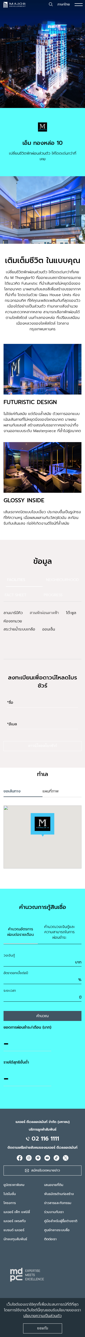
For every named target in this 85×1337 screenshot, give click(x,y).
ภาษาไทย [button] (63, 4)
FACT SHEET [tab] (15, 595)
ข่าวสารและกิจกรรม (57, 1202)
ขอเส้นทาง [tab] (12, 791)
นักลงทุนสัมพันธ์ (15, 1239)
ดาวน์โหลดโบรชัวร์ (42, 746)
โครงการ (10, 1202)
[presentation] (82, 210)
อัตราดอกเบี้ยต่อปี (16, 973)
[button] (42, 825)
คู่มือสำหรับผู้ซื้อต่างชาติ (60, 1221)
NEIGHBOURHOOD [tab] (62, 580)
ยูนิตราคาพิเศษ (14, 1184)
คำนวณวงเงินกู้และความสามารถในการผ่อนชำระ (59, 932)
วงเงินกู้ (9, 955)
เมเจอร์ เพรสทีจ (15, 1221)
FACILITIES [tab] (16, 580)
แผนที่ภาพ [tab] (50, 791)
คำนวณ (42, 1016)
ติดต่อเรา (50, 1239)
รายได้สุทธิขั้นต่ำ (16, 1062)
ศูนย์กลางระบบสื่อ (57, 1230)
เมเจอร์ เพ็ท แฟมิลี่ (17, 1212)
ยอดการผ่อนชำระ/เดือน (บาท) (27, 1027)
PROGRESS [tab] (53, 595)
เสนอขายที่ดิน (53, 1184)
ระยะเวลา (10, 990)
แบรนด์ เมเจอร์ (14, 1230)
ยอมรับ (42, 1328)
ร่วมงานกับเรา (54, 1212)
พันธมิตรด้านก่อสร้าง (59, 1193)
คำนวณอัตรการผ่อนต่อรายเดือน (20, 931)
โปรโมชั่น (10, 1193)
